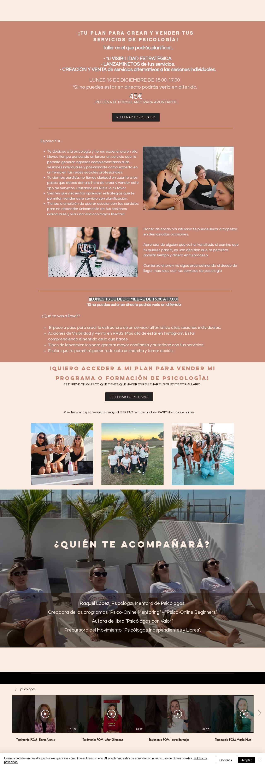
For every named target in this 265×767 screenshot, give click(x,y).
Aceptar (246, 760)
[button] (25, 689)
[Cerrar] (260, 760)
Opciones (225, 760)
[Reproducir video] (45, 714)
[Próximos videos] (259, 713)
